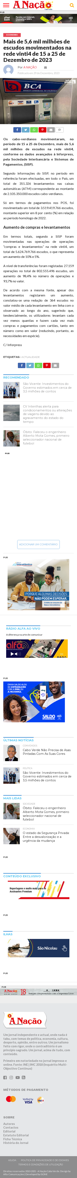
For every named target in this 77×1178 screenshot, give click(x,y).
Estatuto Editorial (16, 1135)
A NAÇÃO (30, 67)
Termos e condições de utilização (40, 1164)
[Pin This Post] (42, 129)
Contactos (10, 1127)
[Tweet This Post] (26, 129)
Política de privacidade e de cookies (45, 1160)
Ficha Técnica (12, 1139)
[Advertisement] (38, 496)
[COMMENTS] (59, 129)
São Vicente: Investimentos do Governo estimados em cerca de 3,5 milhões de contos (47, 387)
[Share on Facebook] (17, 129)
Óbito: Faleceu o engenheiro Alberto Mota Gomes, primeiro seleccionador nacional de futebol (46, 437)
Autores (9, 1124)
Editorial (9, 1131)
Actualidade (30, 357)
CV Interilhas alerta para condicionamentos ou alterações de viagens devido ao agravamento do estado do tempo (47, 414)
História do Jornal (15, 1143)
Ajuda (12, 1160)
